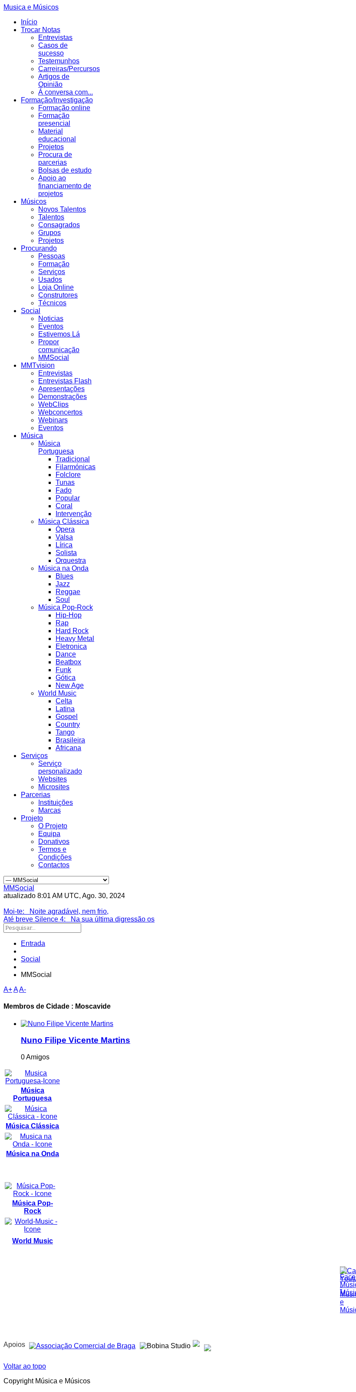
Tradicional (73, 459)
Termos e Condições (55, 853)
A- (22, 989)
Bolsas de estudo (65, 170)
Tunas (65, 482)
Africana (68, 748)
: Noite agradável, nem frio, (56, 911)
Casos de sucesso (53, 49)
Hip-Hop (69, 615)
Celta (64, 701)
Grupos (49, 232)
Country (68, 724)
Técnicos (52, 303)
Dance (66, 654)
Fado (64, 490)
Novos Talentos (62, 209)
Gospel (67, 716)
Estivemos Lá (59, 334)
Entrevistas (55, 37)
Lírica (64, 545)
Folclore (68, 474)
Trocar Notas (40, 29)
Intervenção (74, 513)
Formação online (64, 107)
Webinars (53, 420)
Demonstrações (62, 396)
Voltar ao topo (24, 1366)
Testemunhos (58, 61)
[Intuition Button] (207, 1344)
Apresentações (61, 388)
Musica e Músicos (31, 7)
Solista (66, 552)
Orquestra (71, 560)
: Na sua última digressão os (79, 919)
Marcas (49, 810)
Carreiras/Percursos (69, 68)
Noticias (50, 318)
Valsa (64, 537)
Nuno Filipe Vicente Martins (75, 1040)
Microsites (53, 787)
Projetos (51, 146)
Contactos (53, 865)
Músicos (33, 201)
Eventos (50, 326)
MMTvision (38, 365)
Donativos (53, 841)
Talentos (51, 217)
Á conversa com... (65, 92)
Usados (50, 279)
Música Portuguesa (56, 447)
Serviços (51, 271)
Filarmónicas (76, 467)
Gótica (66, 677)
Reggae (68, 591)
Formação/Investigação (57, 100)
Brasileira (70, 740)
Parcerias (35, 794)
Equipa (49, 833)
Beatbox (68, 662)
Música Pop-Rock (65, 607)
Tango (65, 732)
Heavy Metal (75, 638)
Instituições (55, 802)
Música (32, 435)
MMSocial (53, 357)
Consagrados (59, 225)
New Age (70, 685)
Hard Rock (72, 630)
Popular (68, 498)
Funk (63, 669)
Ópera (65, 529)
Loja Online (56, 287)
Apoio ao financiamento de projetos (64, 185)
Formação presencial (54, 119)
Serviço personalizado (60, 767)
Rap (62, 623)
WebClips (53, 404)
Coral (64, 506)
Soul (63, 599)
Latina (65, 708)
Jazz (63, 584)
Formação (53, 264)
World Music (57, 693)
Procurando (39, 248)
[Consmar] (82, 1344)
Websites (52, 779)
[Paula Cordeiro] (196, 1344)
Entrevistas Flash (65, 381)
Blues (64, 576)
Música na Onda (63, 568)
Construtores (58, 295)
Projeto (32, 818)
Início (29, 22)
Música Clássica (63, 521)
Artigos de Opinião (53, 80)
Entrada (33, 943)
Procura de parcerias (55, 158)
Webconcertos (60, 412)
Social (30, 310)
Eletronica (71, 646)
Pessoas (51, 256)
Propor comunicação (58, 345)
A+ (7, 989)
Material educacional (57, 135)
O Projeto (52, 826)
